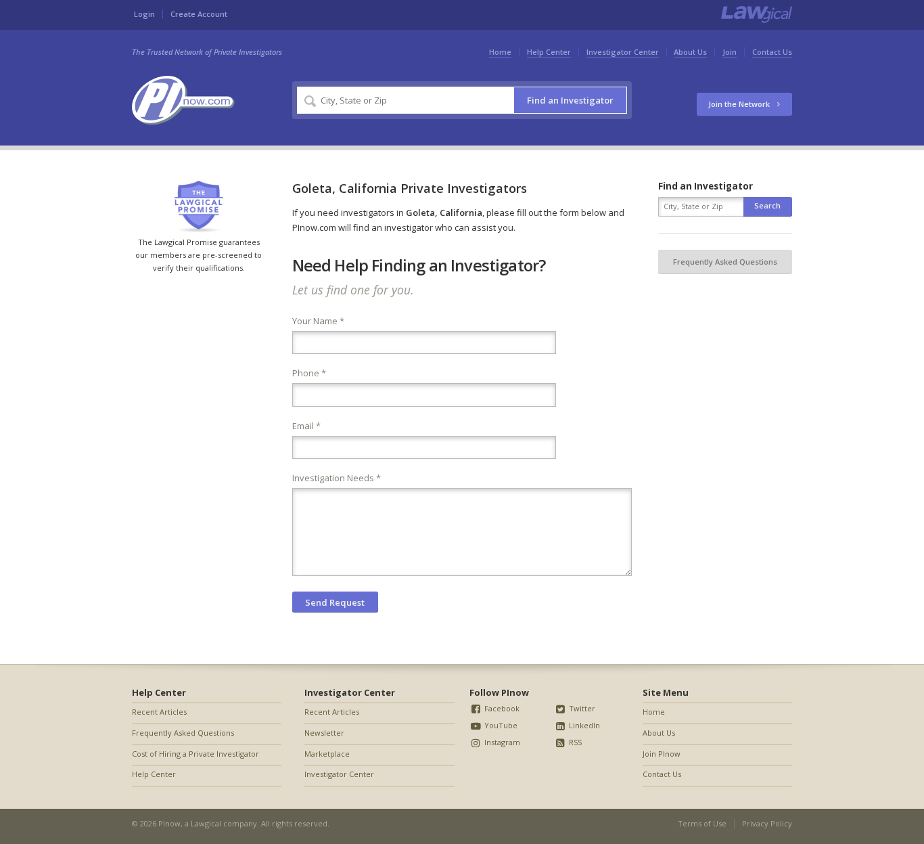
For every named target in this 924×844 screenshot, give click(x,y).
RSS (574, 742)
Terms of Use (702, 823)
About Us (690, 52)
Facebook (500, 708)
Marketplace (327, 754)
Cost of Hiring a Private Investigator (195, 754)
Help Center (549, 52)
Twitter (581, 708)
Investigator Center (622, 52)
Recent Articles (159, 712)
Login (144, 14)
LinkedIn (583, 725)
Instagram (501, 742)
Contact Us (772, 52)
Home (500, 52)
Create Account (198, 14)
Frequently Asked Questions (725, 262)
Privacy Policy (767, 823)
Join (729, 52)
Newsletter (324, 733)
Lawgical (206, 823)
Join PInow (661, 754)
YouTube (499, 725)
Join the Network (740, 104)
